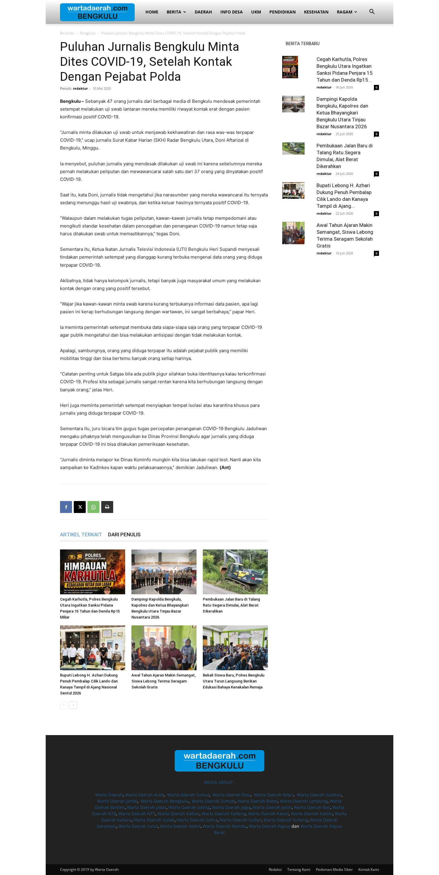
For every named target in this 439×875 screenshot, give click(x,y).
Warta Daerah (109, 795)
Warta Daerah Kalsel (268, 813)
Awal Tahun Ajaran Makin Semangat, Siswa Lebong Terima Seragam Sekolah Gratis (163, 681)
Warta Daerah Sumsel (213, 801)
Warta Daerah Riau (232, 795)
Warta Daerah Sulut (138, 826)
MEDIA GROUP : (219, 782)
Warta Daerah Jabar (146, 807)
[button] (372, 12)
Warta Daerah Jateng (189, 807)
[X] (80, 507)
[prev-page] (63, 705)
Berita (174, 12)
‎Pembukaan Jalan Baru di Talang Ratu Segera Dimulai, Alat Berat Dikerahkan (231, 605)
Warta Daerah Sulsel (153, 820)
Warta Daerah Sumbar (319, 795)
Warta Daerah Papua (269, 826)
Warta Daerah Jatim (272, 807)
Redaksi (275, 869)
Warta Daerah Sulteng (286, 820)
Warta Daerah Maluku (225, 826)
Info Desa (231, 12)
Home (151, 12)
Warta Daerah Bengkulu (164, 801)
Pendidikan (282, 12)
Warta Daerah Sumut (188, 795)
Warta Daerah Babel (257, 801)
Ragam (344, 12)
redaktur (80, 88)
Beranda (67, 33)
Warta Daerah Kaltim (312, 813)
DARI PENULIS (124, 534)
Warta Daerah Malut (180, 826)
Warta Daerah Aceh (144, 795)
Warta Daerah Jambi (117, 801)
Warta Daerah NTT (136, 813)
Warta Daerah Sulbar (241, 820)
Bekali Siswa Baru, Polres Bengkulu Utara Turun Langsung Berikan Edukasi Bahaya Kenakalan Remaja (233, 681)
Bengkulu (88, 33)
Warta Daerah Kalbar (178, 813)
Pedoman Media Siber (334, 869)
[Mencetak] (107, 507)
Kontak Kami (368, 869)
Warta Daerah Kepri (274, 795)
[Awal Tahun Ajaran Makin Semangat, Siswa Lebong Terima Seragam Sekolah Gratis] (164, 647)
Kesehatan (316, 12)
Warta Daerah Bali (312, 807)
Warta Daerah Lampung (304, 801)
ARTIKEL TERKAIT (81, 534)
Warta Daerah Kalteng (224, 813)
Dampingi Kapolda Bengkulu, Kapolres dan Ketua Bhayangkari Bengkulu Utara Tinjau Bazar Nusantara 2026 (342, 112)
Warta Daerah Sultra (196, 820)
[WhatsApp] (93, 507)
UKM (256, 12)
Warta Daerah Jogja (231, 807)
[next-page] (73, 705)
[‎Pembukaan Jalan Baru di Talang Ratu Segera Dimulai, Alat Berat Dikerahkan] (235, 571)
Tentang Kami (298, 869)
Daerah (203, 12)
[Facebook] (66, 507)
